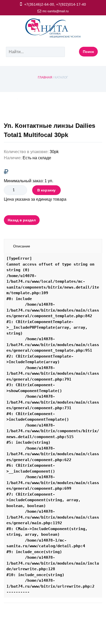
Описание (21, 246)
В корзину (46, 190)
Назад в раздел (22, 220)
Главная (45, 77)
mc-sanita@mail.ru (55, 11)
